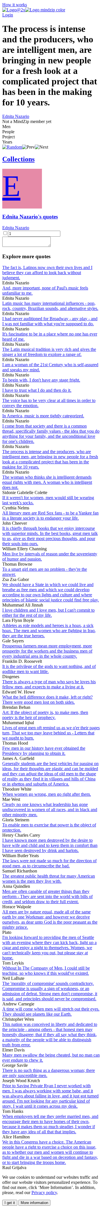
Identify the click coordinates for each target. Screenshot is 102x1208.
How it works (14, 4)
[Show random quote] (12, 147)
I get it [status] (10, 1203)
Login (7, 15)
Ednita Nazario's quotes (30, 217)
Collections (18, 159)
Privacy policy (44, 1192)
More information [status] (34, 1203)
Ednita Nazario (15, 116)
